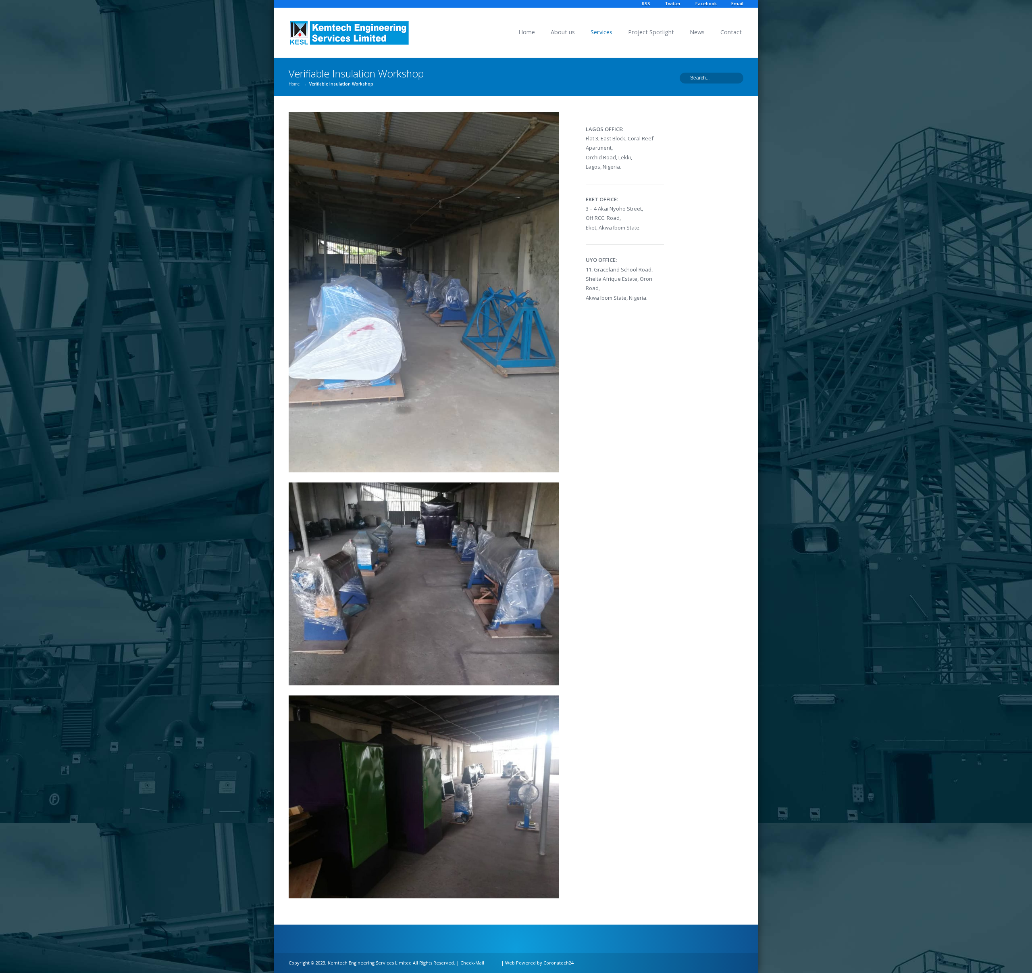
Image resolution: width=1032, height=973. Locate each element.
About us (563, 32)
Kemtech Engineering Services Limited (370, 963)
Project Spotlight (651, 32)
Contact (731, 32)
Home (526, 32)
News (697, 32)
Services (601, 32)
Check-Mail (472, 963)
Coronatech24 (558, 963)
